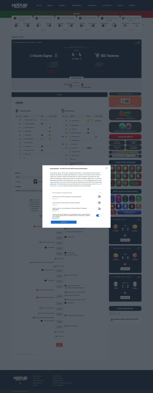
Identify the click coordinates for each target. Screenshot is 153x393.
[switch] (98, 196)
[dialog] (76, 196)
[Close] (107, 168)
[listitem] (76, 193)
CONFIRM (64, 222)
